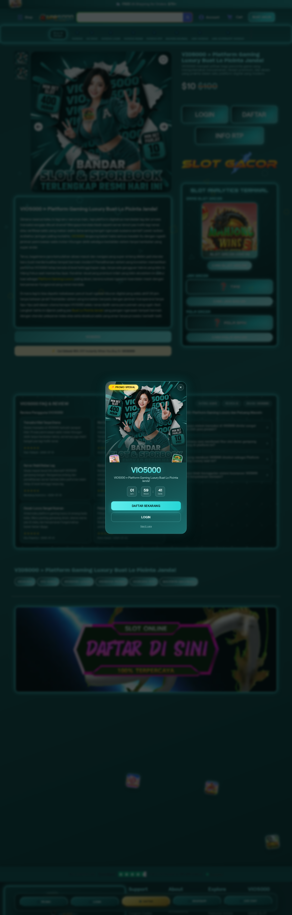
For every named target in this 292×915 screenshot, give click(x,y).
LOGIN (145, 517)
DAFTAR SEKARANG (146, 506)
